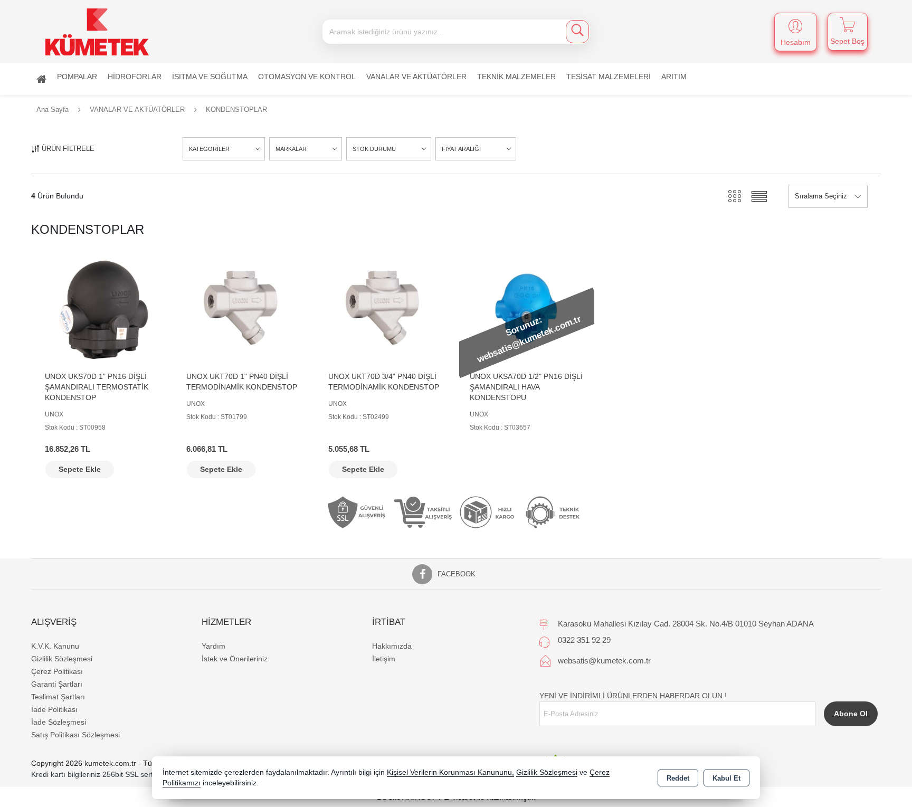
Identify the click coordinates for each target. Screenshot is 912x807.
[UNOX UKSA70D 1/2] (527, 307)
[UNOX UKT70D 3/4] (385, 307)
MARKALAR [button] (291, 149)
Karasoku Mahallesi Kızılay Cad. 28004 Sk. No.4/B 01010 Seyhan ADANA (686, 623)
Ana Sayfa (41, 79)
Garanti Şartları (56, 684)
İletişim (383, 658)
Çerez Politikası (57, 671)
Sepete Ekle (80, 469)
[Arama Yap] (577, 31)
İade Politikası (54, 709)
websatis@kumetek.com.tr (604, 660)
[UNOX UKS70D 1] (102, 307)
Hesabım (796, 42)
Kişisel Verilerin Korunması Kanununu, (450, 772)
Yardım (213, 646)
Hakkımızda (392, 646)
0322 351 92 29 (584, 639)
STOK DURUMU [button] (374, 149)
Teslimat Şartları (58, 696)
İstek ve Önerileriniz (235, 658)
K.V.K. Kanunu (55, 646)
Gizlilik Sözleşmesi (61, 658)
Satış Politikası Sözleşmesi (75, 734)
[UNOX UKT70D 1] (243, 307)
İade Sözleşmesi (58, 722)
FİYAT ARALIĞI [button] (461, 149)
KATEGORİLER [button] (209, 149)
